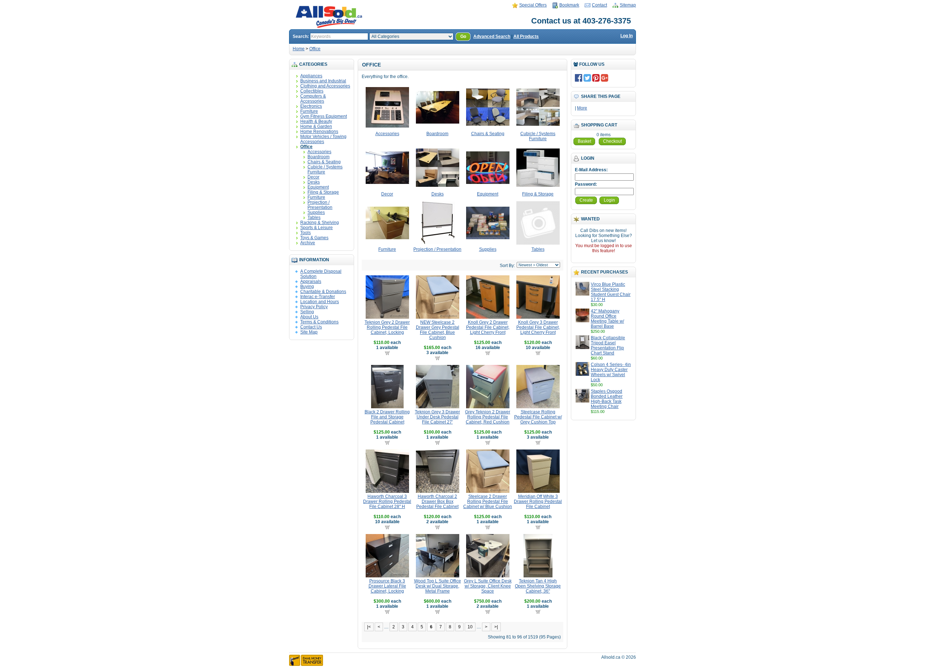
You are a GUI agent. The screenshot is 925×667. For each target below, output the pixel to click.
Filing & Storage (323, 192)
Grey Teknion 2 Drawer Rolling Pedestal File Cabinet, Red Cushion (487, 417)
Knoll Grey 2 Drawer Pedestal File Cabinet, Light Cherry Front (487, 327)
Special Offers (533, 5)
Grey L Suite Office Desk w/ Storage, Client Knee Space (488, 586)
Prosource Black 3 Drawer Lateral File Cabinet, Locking (387, 586)
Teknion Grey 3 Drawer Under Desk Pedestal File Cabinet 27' (437, 417)
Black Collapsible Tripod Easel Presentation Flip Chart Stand (608, 345)
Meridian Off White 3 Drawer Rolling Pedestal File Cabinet (538, 501)
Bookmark (569, 5)
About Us (309, 316)
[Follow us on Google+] (604, 77)
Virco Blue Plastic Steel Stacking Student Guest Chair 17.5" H (611, 292)
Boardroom (318, 156)
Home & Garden (316, 126)
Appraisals (310, 281)
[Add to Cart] (387, 352)
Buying (307, 286)
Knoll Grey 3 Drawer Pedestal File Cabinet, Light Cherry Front (538, 327)
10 (470, 626)
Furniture (309, 111)
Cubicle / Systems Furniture (325, 169)
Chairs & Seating (324, 161)
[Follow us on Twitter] (587, 77)
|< (369, 626)
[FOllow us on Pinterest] (596, 77)
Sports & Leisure (316, 227)
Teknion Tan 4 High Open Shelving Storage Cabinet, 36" (538, 586)
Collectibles (311, 91)
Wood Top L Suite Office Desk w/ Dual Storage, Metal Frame (437, 586)
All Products (526, 36)
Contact (599, 5)
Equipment (318, 187)
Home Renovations (319, 131)
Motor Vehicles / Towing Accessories (323, 139)
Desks (313, 182)
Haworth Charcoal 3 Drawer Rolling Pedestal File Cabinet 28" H (387, 501)
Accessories (319, 151)
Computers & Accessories (313, 99)
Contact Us (311, 327)
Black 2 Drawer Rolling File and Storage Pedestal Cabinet (387, 417)
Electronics (311, 106)
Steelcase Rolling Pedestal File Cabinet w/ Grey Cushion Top (538, 417)
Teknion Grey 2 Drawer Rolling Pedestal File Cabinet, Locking (387, 327)
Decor (313, 177)
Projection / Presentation (319, 205)
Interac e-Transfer (317, 296)
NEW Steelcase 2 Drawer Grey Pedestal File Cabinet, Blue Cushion (437, 330)
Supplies (316, 212)
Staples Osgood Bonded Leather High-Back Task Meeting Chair (607, 399)
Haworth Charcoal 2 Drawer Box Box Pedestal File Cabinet (437, 501)
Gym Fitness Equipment (323, 116)
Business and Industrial (323, 80)
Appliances (311, 75)
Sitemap (628, 5)
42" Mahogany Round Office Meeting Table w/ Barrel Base (607, 319)
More (582, 108)
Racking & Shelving (319, 222)
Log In (626, 35)
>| (496, 626)
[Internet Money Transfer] (306, 664)
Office (314, 48)
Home (299, 48)
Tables (313, 217)
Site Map (309, 332)
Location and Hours (319, 301)
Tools (305, 232)
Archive (307, 242)
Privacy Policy (314, 306)
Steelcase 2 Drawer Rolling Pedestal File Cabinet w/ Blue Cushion (487, 501)
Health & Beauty (316, 121)
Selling (307, 311)
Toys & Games (314, 237)
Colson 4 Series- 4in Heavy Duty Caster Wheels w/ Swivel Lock (611, 372)
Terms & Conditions (319, 321)
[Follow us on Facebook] (578, 77)
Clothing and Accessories (325, 86)
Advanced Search (491, 36)
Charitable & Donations (323, 291)
